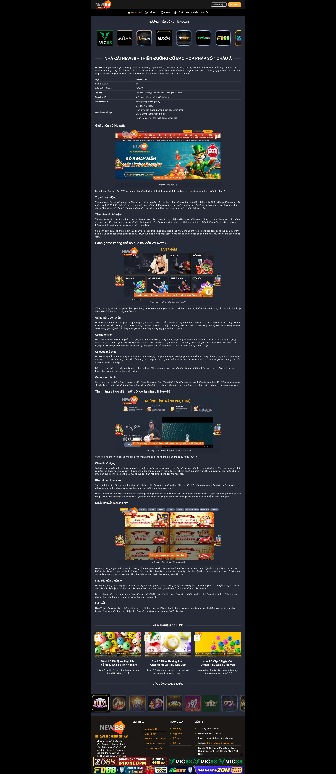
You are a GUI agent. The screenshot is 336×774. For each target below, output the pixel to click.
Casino (167, 12)
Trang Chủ (136, 12)
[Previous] (101, 38)
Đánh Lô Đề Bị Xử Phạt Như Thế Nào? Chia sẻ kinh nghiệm (118, 663)
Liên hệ (176, 743)
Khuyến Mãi (192, 12)
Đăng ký (177, 728)
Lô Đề (180, 12)
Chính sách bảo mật (155, 743)
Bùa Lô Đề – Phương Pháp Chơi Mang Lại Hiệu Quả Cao (168, 663)
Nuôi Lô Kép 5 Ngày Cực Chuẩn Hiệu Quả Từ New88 (218, 663)
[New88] (108, 4)
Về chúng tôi (151, 729)
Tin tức (205, 12)
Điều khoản (150, 733)
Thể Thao (153, 12)
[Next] (234, 38)
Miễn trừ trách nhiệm (155, 738)
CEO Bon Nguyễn (153, 748)
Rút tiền (177, 738)
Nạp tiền (177, 733)
